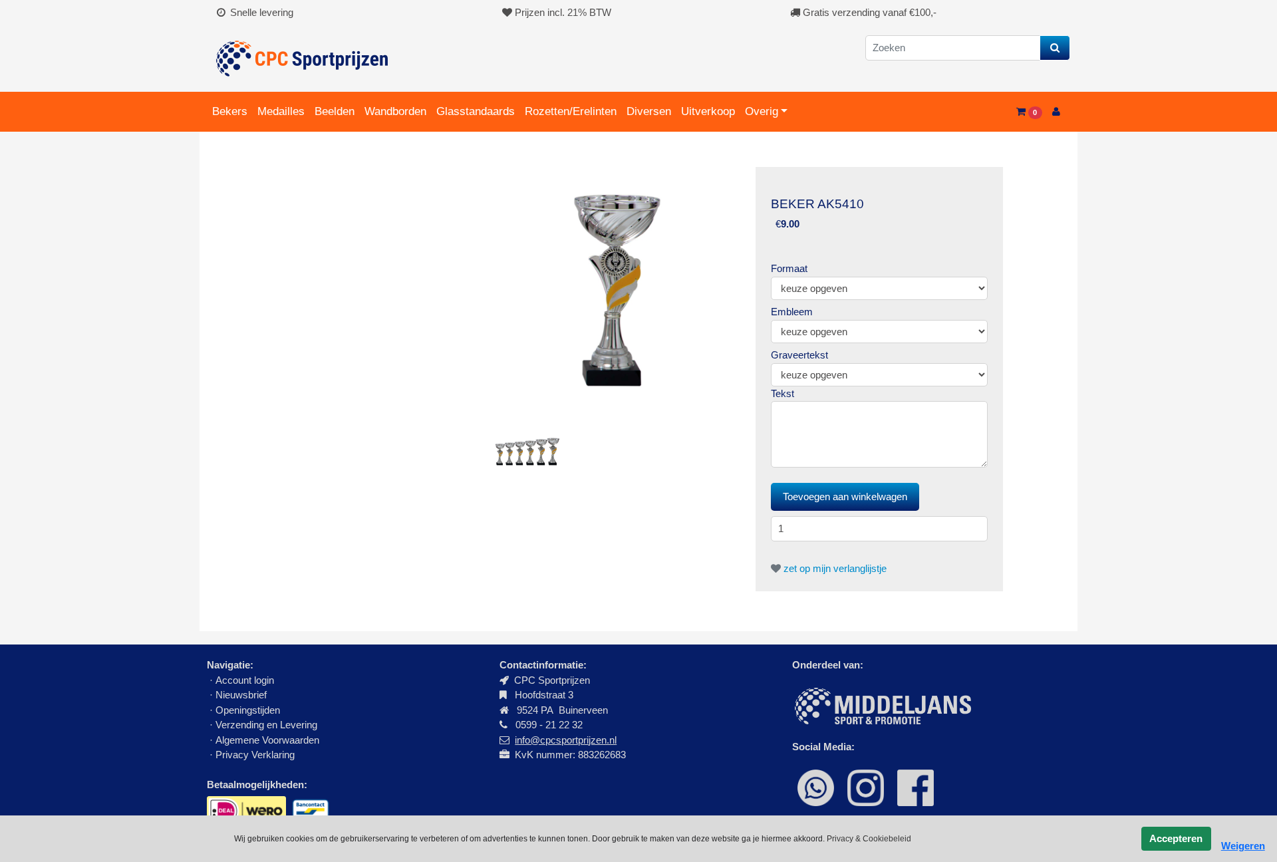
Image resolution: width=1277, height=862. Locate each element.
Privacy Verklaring (255, 754)
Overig (761, 111)
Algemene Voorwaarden (267, 740)
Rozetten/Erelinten (571, 111)
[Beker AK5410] (617, 289)
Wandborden (395, 111)
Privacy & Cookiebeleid (869, 838)
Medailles (281, 111)
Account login (244, 680)
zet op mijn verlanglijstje (834, 568)
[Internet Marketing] (881, 704)
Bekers (229, 111)
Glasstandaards (475, 111)
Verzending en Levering (266, 724)
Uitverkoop (708, 111)
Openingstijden (247, 710)
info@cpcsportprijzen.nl (566, 740)
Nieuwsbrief (242, 694)
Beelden (335, 111)
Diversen (649, 111)
